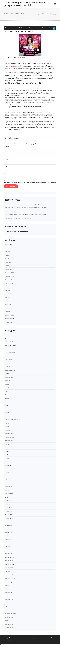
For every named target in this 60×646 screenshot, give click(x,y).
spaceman (16, 66)
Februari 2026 (9, 265)
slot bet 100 (8, 532)
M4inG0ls (8, 27)
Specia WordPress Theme (10, 640)
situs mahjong (8, 511)
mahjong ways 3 (9, 440)
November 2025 (9, 276)
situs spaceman (9, 522)
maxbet (7, 451)
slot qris (7, 589)
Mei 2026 (7, 255)
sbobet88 (7, 479)
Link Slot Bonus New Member (12, 419)
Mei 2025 (7, 297)
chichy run (7, 366)
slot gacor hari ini (9, 574)
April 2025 (7, 301)
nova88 (7, 458)
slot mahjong (8, 582)
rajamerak (7, 469)
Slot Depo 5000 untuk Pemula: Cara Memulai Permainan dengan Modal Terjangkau (26, 207)
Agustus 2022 (8, 322)
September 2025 (9, 283)
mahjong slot (8, 430)
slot (22, 88)
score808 (7, 490)
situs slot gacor (9, 518)
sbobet (7, 476)
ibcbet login (8, 395)
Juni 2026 (7, 251)
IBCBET (7, 391)
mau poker (8, 444)
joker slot (7, 409)
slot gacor (7, 571)
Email (5, 167)
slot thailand (8, 603)
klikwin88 (7, 416)
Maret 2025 (8, 304)
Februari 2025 (9, 308)
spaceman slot (9, 617)
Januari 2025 (8, 311)
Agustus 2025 (8, 287)
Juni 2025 (7, 294)
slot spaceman (9, 599)
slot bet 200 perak (37, 27)
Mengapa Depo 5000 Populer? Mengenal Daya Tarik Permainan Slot (22, 211)
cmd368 (7, 384)
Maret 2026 (8, 262)
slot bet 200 (30, 27)
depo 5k (7, 387)
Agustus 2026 (8, 244)
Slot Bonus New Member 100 (12, 543)
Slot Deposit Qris (9, 567)
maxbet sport (8, 454)
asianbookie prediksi (10, 345)
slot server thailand (10, 596)
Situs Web (6, 174)
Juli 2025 (7, 290)
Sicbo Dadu (8, 500)
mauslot (7, 447)
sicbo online (8, 504)
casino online (8, 359)
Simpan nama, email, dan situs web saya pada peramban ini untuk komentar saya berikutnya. (30, 182)
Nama (6, 159)
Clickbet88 (8, 373)
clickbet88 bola (9, 377)
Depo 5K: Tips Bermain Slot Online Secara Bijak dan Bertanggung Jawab (23, 204)
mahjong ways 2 (9, 437)
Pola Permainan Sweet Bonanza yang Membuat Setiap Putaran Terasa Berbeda (25, 214)
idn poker (7, 398)
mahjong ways (9, 433)
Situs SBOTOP (9, 514)
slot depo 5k (8, 553)
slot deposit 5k (9, 560)
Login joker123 (9, 423)
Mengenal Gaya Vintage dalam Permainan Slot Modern (19, 218)
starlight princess (9, 624)
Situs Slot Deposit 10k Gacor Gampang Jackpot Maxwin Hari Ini (25, 4)
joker (6, 405)
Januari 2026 (8, 269)
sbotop (7, 483)
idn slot (7, 402)
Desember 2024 (9, 315)
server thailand (9, 493)
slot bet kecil (50, 27)
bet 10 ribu (24, 27)
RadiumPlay (8, 465)
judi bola (7, 412)
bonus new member (10, 352)
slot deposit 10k (9, 557)
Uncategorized (50, 13)
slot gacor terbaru (10, 578)
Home (43, 13)
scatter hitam (8, 486)
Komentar (7, 146)
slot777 (7, 606)
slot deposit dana (9, 564)
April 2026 (7, 258)
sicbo (6, 497)
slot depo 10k (8, 550)
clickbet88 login (9, 380)
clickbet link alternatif (10, 370)
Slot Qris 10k (8, 592)
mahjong (7, 426)
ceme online (8, 363)
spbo (6, 620)
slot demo (7, 546)
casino (6, 356)
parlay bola (8, 462)
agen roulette (8, 334)
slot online (7, 585)
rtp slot (7, 472)
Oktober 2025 (9, 280)
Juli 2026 (7, 248)
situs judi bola (8, 507)
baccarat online (9, 349)
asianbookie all (9, 342)
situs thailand (8, 525)
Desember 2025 (9, 272)
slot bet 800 (44, 27)
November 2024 (9, 318)
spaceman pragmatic (10, 613)
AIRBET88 (8, 338)
